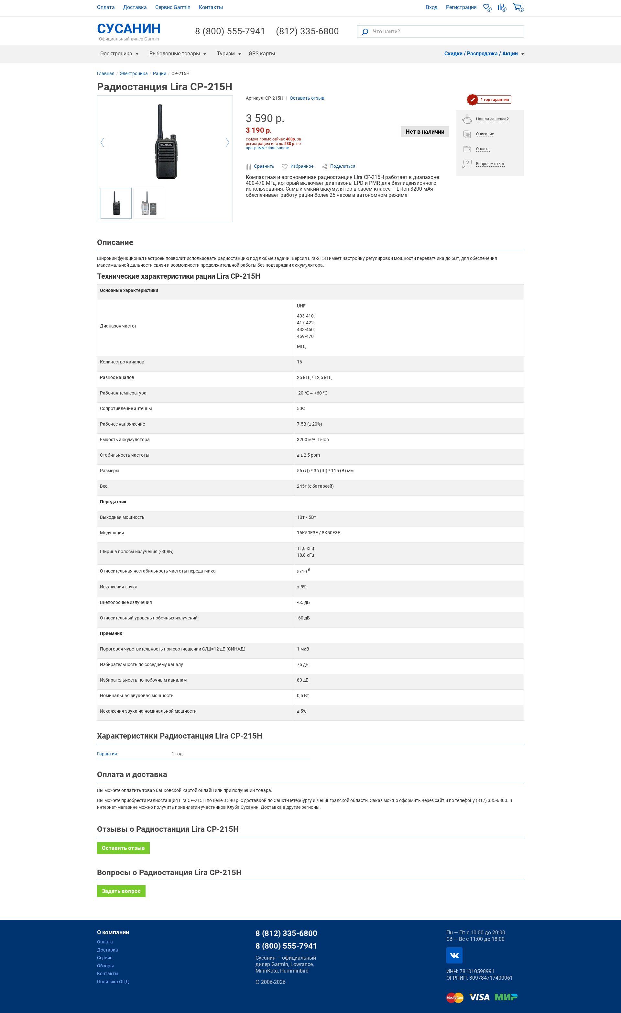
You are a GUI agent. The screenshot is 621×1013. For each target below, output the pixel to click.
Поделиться (342, 166)
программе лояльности (267, 148)
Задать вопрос (121, 891)
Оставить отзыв (307, 98)
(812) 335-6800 (307, 31)
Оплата (106, 7)
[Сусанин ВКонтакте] (454, 955)
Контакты (211, 7)
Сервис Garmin (173, 7)
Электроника (116, 53)
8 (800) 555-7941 (230, 31)
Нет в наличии (425, 131)
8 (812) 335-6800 (286, 933)
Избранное (302, 166)
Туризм (226, 53)
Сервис (104, 957)
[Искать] (365, 31)
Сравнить (264, 166)
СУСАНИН (129, 31)
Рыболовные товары (174, 53)
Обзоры (105, 965)
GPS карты (262, 53)
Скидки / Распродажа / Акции (481, 53)
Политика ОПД (113, 981)
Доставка (135, 7)
